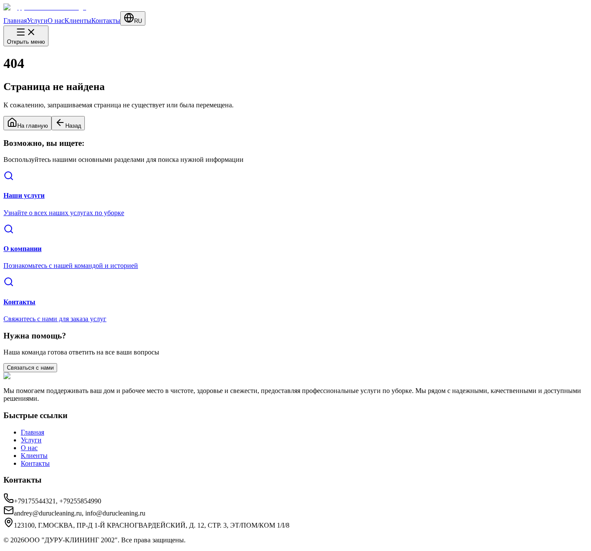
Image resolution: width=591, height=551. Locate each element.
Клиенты (77, 20)
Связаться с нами (30, 367)
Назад (73, 125)
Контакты (105, 20)
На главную (32, 125)
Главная (15, 20)
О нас (56, 20)
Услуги (37, 20)
